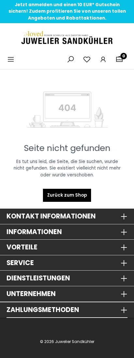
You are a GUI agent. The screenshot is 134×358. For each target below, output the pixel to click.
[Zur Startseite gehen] (67, 37)
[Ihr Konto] (103, 59)
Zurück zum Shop (67, 195)
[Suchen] (70, 59)
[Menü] (13, 59)
